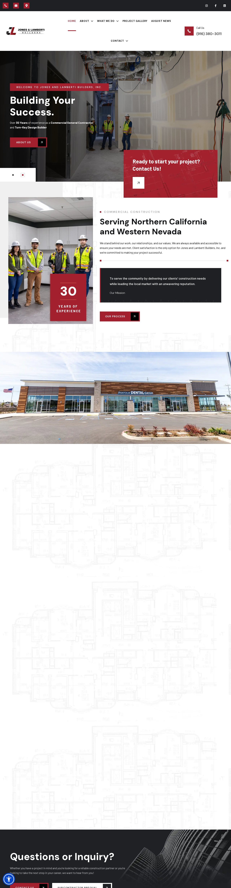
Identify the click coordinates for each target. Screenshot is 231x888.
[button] (13, 175)
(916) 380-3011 (209, 33)
